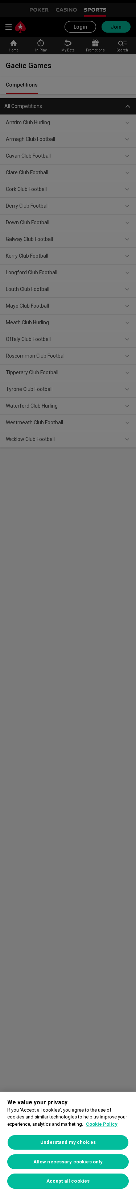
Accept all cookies (68, 1181)
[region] (68, 1144)
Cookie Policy (102, 1124)
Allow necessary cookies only (68, 1161)
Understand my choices (68, 1142)
